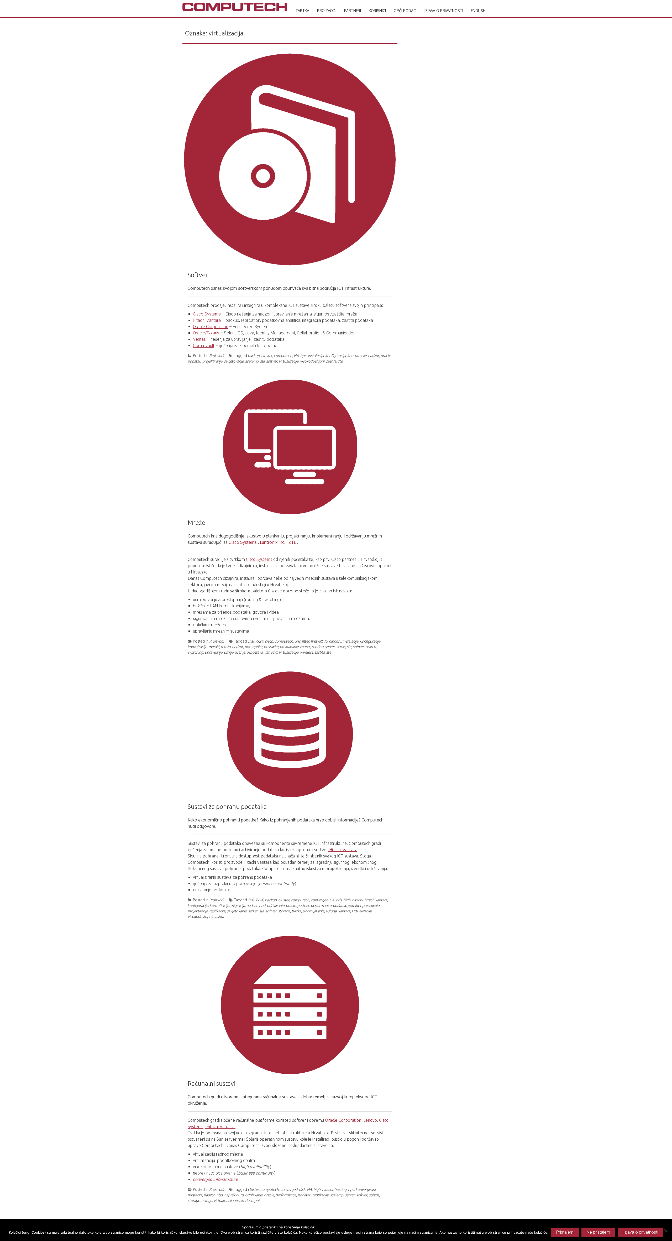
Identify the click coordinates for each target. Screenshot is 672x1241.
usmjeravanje (234, 652)
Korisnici (377, 10)
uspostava (254, 652)
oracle (386, 355)
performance (321, 905)
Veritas (200, 339)
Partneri (352, 10)
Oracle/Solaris (206, 332)
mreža (225, 646)
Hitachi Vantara (207, 320)
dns (297, 641)
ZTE (292, 542)
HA (296, 355)
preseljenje (370, 905)
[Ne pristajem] (665, 1230)
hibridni (335, 641)
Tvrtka (302, 10)
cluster (266, 355)
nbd (262, 905)
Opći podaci (405, 10)
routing (317, 646)
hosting (340, 1189)
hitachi (357, 900)
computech (283, 355)
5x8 (251, 641)
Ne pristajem (598, 1232)
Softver (198, 274)
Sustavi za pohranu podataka (227, 806)
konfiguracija (335, 355)
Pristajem (565, 1232)
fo (325, 641)
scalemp (252, 361)
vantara (344, 911)
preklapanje (289, 646)
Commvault (203, 345)
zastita (331, 361)
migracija (237, 905)
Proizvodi (326, 10)
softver (271, 361)
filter (305, 641)
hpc (303, 355)
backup (254, 355)
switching (195, 652)
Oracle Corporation (210, 326)
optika (257, 646)
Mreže (196, 522)
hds (339, 900)
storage (284, 911)
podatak (194, 361)
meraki (213, 646)
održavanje (275, 905)
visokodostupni (312, 361)
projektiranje (212, 361)
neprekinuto (234, 1195)
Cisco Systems (207, 314)
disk (302, 1189)
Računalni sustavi (211, 1083)
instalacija (316, 355)
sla (262, 361)
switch (370, 646)
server (330, 646)
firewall (317, 641)
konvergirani (366, 1189)
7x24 (259, 641)
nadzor (373, 355)
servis (340, 646)
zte (340, 361)
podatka (354, 905)
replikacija (217, 911)
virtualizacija (288, 361)
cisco (269, 641)
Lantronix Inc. (273, 542)
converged (319, 900)
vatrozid (270, 652)
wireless (306, 652)
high (346, 900)
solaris (374, 1195)
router (305, 646)
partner (303, 905)
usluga (331, 911)
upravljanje (213, 652)
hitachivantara (375, 900)
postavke (271, 646)
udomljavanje (313, 911)
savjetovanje (234, 361)
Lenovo (370, 1120)
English (478, 10)
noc (248, 646)
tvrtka (296, 911)
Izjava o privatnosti (443, 10)
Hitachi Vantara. (220, 1126)
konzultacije (356, 355)
